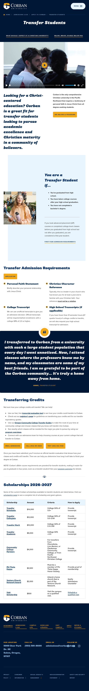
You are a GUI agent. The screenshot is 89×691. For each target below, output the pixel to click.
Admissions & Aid (21, 14)
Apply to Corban (39, 14)
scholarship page (10, 495)
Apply (69, 626)
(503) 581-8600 (33, 645)
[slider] (32, 85)
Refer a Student (78, 626)
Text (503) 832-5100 (56, 446)
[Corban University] (15, 6)
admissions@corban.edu (59, 645)
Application (10, 276)
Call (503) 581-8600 (34, 446)
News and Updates (44, 626)
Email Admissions (12, 446)
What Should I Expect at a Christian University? (27, 36)
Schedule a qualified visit (73, 593)
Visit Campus (59, 626)
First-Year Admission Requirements (60, 242)
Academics (8, 626)
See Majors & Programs (65, 115)
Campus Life (33, 626)
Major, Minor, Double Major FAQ (68, 36)
